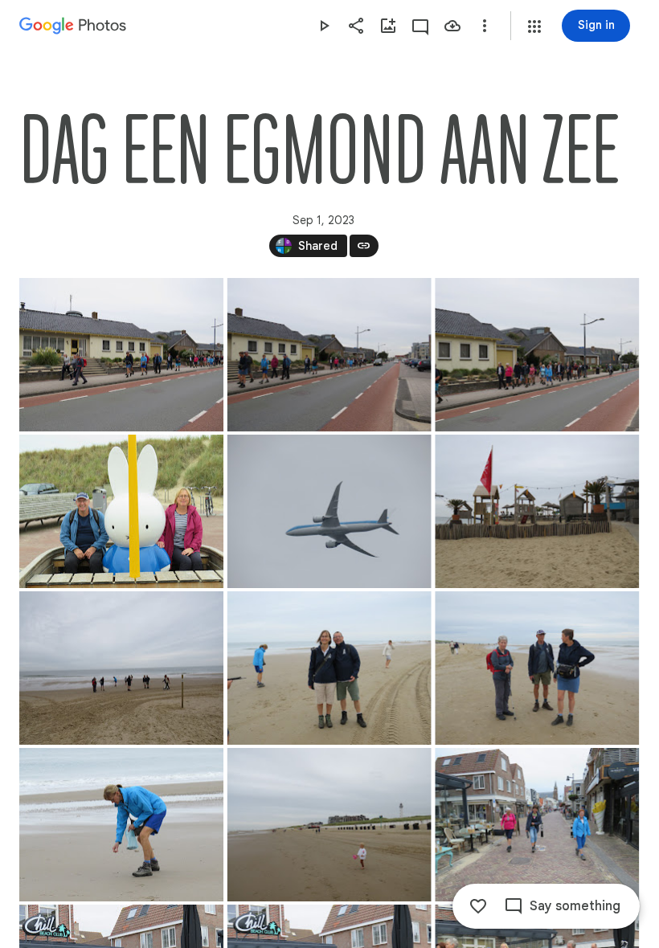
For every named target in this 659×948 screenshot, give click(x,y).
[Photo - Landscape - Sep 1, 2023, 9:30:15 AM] (329, 668)
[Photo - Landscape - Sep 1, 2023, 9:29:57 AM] (121, 668)
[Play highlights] (324, 25)
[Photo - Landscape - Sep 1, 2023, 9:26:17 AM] (121, 511)
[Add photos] (388, 26)
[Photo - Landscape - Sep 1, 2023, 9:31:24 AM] (121, 824)
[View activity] (420, 26)
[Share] (356, 26)
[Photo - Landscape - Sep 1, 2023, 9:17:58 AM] (537, 354)
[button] (534, 26)
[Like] (478, 906)
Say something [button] (575, 906)
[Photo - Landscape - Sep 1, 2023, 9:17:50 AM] (121, 354)
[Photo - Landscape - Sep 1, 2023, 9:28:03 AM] (329, 511)
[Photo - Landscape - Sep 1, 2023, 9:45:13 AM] (537, 824)
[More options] (485, 26)
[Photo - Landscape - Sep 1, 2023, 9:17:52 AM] (329, 354)
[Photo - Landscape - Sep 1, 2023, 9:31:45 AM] (329, 824)
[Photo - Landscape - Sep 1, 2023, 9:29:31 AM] (537, 511)
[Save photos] (452, 26)
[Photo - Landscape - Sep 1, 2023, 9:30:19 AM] (537, 668)
